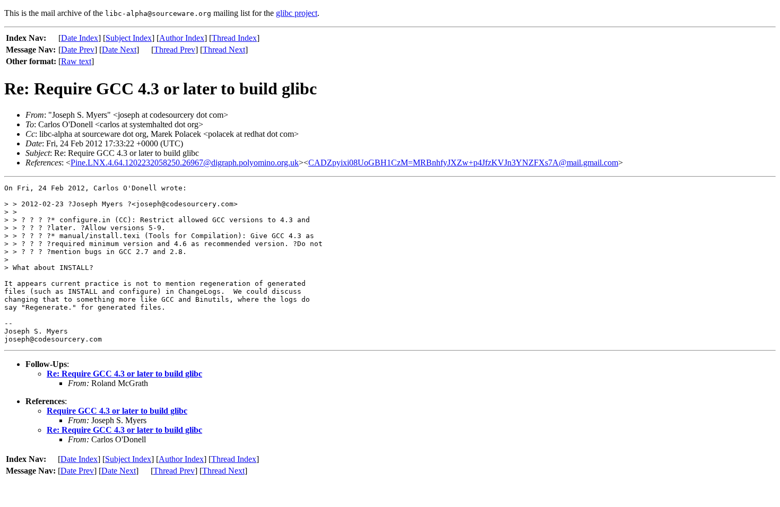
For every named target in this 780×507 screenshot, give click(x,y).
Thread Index (234, 37)
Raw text (76, 61)
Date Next (119, 49)
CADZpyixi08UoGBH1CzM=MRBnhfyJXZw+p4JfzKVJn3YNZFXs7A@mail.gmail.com (463, 162)
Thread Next (224, 49)
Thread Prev (174, 49)
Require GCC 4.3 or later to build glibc (117, 410)
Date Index (79, 37)
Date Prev (77, 49)
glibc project (296, 13)
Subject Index (129, 37)
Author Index (181, 37)
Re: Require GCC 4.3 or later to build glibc (124, 373)
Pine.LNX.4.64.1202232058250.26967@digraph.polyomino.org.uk (185, 162)
